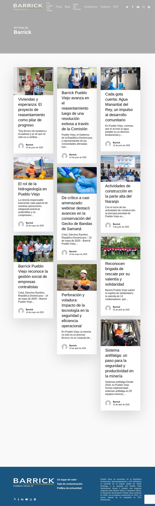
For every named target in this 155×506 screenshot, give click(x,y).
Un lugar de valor (67, 479)
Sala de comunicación (69, 484)
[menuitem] (115, 7)
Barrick (29, 144)
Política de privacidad (69, 488)
